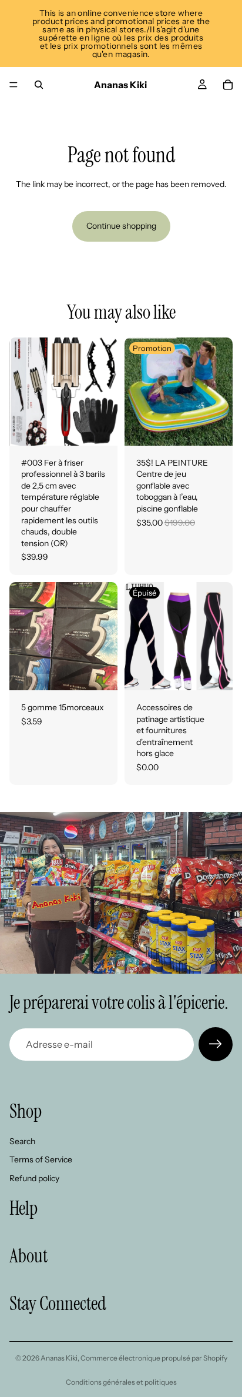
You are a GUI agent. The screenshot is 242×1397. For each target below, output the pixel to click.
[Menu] (13, 84)
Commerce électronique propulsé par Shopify (153, 1357)
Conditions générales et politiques (121, 1382)
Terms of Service (40, 1160)
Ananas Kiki (59, 1357)
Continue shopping (121, 225)
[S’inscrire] (216, 1044)
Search (22, 1141)
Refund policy (34, 1178)
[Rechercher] (39, 85)
